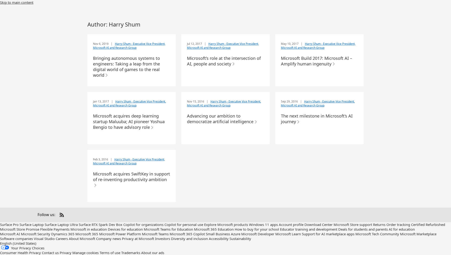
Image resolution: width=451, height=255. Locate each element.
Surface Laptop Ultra (61, 224)
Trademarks (130, 252)
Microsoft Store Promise (19, 229)
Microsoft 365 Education (214, 229)
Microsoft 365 (86, 234)
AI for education (402, 229)
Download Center (318, 224)
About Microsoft (82, 238)
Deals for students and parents (363, 229)
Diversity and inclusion (189, 238)
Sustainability (240, 238)
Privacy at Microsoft (138, 238)
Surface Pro (9, 224)
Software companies (16, 238)
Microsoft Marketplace (418, 234)
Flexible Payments (55, 229)
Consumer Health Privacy (20, 252)
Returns (379, 224)
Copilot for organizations (143, 224)
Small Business (218, 234)
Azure (235, 234)
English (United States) (18, 243)
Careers (62, 238)
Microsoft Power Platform (120, 234)
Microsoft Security (35, 234)
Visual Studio (44, 238)
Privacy (65, 252)
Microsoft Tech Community (377, 234)
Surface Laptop (31, 224)
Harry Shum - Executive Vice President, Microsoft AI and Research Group (129, 46)
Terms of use (110, 252)
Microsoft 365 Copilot (187, 234)
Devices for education (125, 229)
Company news (108, 238)
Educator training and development (308, 229)
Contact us (50, 252)
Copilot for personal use (183, 224)
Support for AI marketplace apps (328, 234)
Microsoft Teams (155, 234)
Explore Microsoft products (226, 224)
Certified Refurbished (428, 224)
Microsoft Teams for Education (168, 229)
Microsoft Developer (257, 234)
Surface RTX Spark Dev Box (100, 224)
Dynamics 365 (62, 234)
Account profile (291, 224)
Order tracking (398, 224)
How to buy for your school (257, 229)
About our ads (152, 252)
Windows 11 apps (263, 224)
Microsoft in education (88, 229)
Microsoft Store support (353, 224)
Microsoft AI (10, 234)
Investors (162, 238)
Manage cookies (85, 252)
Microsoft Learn (288, 234)
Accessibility (219, 238)
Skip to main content (16, 2)
